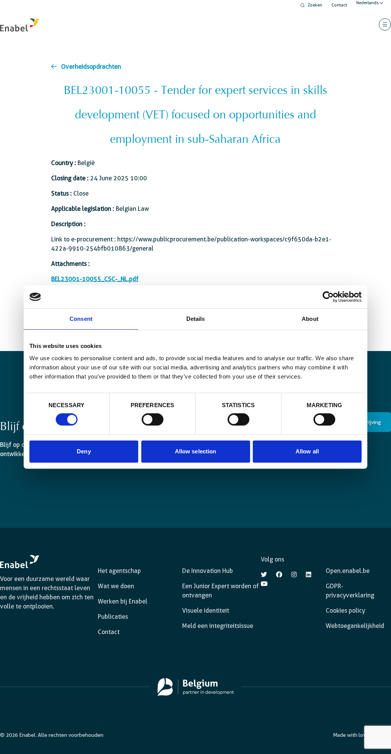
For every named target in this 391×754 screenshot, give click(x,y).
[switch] (152, 419)
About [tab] (310, 319)
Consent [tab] (80, 319)
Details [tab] (195, 319)
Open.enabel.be (348, 570)
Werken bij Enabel (122, 601)
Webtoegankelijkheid (355, 625)
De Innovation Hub (207, 570)
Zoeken (315, 5)
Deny (83, 451)
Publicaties (113, 616)
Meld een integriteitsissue (217, 625)
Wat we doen (116, 586)
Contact (339, 5)
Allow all (307, 451)
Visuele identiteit (205, 610)
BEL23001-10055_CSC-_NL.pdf (95, 279)
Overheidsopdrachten (91, 66)
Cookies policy (345, 610)
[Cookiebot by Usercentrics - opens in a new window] (328, 297)
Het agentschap (119, 570)
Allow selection (196, 451)
